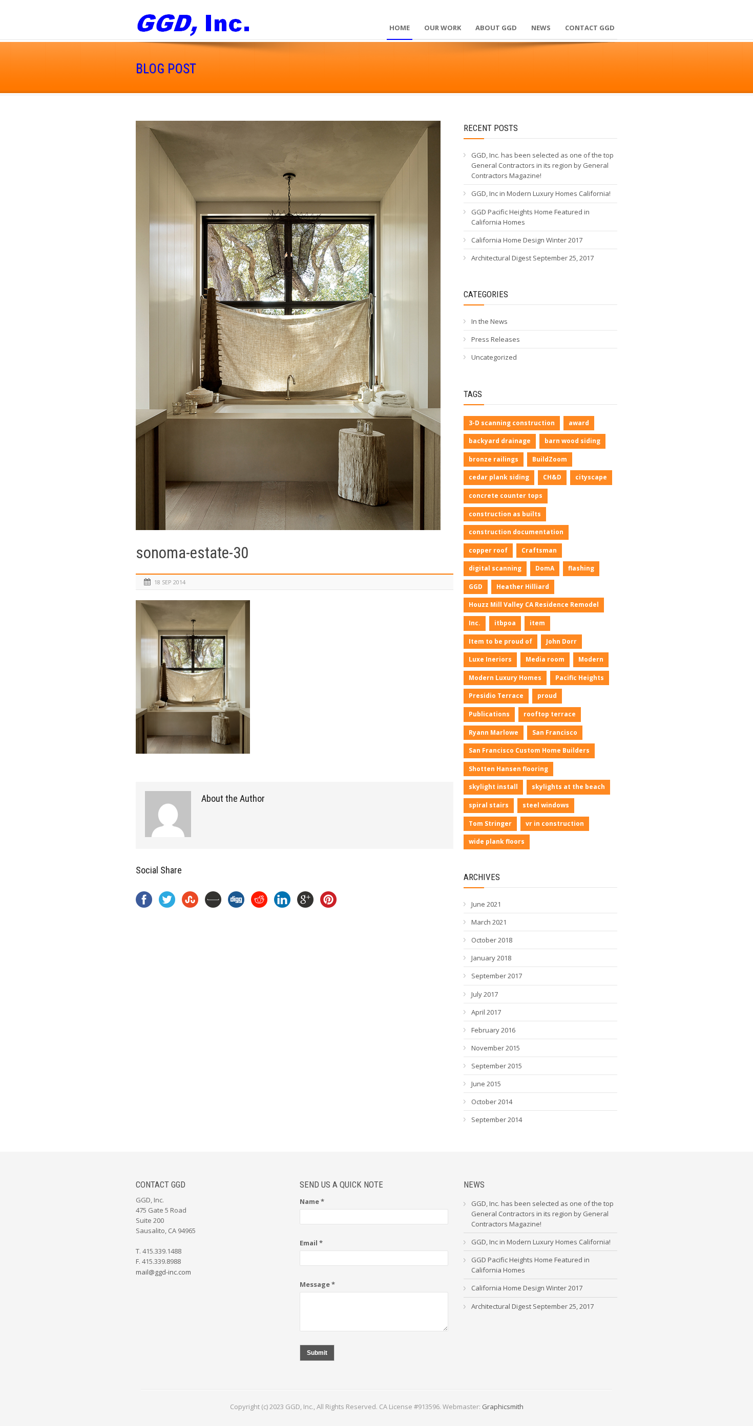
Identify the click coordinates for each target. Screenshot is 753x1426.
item (537, 623)
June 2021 (486, 904)
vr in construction (555, 823)
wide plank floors (497, 841)
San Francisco (554, 732)
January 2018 (491, 957)
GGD (476, 586)
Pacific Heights (579, 677)
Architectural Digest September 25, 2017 (532, 257)
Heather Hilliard (522, 586)
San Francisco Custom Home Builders (529, 750)
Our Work (442, 27)
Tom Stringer (490, 823)
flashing (581, 568)
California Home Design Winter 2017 (526, 240)
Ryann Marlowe (493, 732)
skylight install (493, 786)
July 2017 (484, 994)
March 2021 (489, 922)
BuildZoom (549, 459)
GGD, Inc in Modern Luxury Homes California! (541, 193)
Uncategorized (494, 357)
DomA (544, 568)
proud (547, 695)
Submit (317, 1352)
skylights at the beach (568, 786)
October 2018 (491, 940)
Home (399, 27)
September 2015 (496, 1065)
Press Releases (495, 339)
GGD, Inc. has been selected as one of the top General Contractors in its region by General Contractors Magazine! (542, 165)
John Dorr (561, 641)
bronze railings (493, 459)
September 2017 (496, 975)
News (541, 27)
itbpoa (505, 623)
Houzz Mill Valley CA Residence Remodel (534, 604)
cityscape (591, 477)
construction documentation (516, 532)
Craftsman (539, 550)
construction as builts (505, 514)
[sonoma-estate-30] (294, 325)
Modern (590, 659)
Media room (545, 659)
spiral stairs (489, 805)
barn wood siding (572, 440)
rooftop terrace (550, 714)
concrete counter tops (505, 495)
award (579, 423)
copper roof (488, 550)
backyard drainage (500, 440)
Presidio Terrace (496, 695)
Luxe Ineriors (490, 659)
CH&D (552, 477)
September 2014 (496, 1119)
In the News (489, 321)
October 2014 (491, 1101)
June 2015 (486, 1083)
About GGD (496, 27)
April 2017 (486, 1012)
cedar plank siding (499, 477)
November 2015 (495, 1047)
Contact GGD (590, 27)
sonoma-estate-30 (192, 552)
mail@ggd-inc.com (163, 1272)
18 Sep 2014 (169, 582)
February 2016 (493, 1030)
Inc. (474, 623)
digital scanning (495, 568)
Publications (489, 714)
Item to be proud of (500, 641)
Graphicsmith (503, 1406)
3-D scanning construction (512, 423)
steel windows (545, 805)
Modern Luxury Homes (505, 677)
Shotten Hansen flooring (508, 768)
